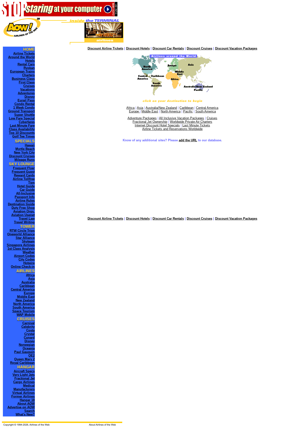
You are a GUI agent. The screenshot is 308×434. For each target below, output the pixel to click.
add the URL (188, 140)
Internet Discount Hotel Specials (157, 125)
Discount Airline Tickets (105, 48)
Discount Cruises (199, 48)
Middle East (149, 111)
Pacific (188, 111)
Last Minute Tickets (196, 125)
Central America (207, 108)
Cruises (212, 118)
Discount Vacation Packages (236, 48)
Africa (130, 108)
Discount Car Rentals (168, 48)
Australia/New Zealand (161, 108)
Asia (140, 108)
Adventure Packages (142, 118)
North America (170, 111)
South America (205, 111)
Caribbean (186, 108)
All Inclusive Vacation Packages (181, 118)
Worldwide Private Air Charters (191, 122)
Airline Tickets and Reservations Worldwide (172, 129)
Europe (134, 111)
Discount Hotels (138, 48)
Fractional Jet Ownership (150, 122)
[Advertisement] (172, 180)
